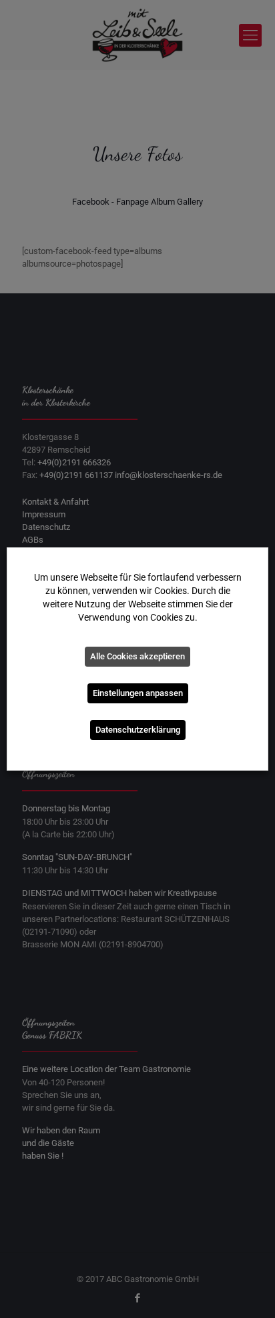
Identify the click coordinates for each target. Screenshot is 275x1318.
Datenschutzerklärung (137, 730)
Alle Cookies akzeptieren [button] (137, 656)
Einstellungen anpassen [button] (138, 693)
